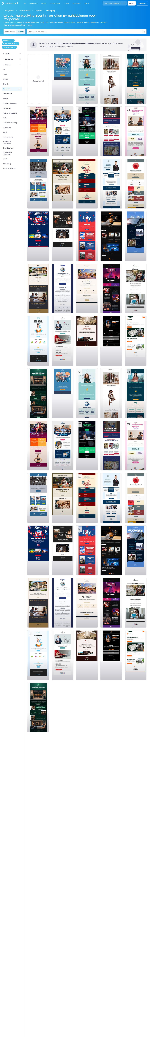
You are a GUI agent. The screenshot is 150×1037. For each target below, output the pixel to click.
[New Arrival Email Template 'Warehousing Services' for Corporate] (111, 131)
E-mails (20, 32)
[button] (20, 53)
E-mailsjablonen (9, 11)
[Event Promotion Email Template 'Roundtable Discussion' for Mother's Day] (135, 131)
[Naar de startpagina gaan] (9, 3)
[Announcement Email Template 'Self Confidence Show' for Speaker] (111, 341)
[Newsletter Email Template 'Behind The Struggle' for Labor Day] (38, 184)
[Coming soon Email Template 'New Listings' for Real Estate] (38, 288)
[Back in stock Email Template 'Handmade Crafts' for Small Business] (62, 236)
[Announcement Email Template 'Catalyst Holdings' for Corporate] (135, 79)
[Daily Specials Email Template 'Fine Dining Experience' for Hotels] (87, 288)
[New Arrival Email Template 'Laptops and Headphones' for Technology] (111, 236)
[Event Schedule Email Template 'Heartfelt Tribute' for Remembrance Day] (135, 184)
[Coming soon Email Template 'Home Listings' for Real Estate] (135, 341)
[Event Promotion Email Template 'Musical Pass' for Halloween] (111, 288)
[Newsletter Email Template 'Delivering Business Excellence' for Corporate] (111, 184)
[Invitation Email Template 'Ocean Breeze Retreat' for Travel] (135, 288)
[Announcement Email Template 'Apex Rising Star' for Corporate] (62, 288)
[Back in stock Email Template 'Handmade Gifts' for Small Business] (62, 184)
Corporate (38, 11)
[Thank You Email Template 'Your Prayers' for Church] (87, 341)
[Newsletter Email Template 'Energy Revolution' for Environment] (135, 236)
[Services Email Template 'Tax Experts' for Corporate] (62, 341)
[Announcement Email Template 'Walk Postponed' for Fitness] (62, 79)
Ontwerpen (10, 32)
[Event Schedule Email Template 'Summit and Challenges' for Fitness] (38, 131)
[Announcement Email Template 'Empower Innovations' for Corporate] (87, 79)
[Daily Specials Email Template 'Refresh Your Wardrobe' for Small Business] (111, 79)
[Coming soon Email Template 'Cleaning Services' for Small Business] (38, 341)
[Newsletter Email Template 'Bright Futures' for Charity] (62, 131)
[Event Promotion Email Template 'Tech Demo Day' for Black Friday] (87, 131)
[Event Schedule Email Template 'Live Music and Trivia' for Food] (87, 184)
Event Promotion (24, 11)
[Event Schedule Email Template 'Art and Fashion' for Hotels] (38, 393)
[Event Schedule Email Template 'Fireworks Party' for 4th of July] (87, 236)
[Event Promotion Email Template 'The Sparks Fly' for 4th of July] (38, 236)
